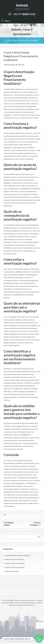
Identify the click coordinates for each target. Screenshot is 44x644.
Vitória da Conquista (12, 571)
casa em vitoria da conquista (15, 563)
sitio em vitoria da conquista (14, 567)
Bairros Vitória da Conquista (14, 559)
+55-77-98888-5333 (24, 14)
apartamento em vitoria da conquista (17, 555)
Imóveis (22, 5)
